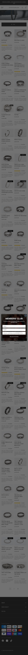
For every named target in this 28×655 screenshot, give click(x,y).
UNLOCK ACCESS (14, 336)
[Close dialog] (25, 315)
